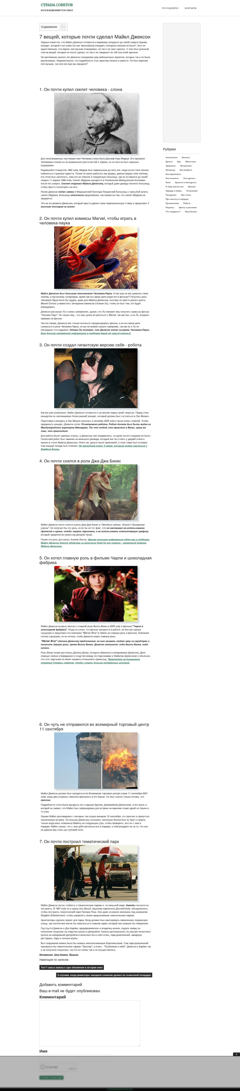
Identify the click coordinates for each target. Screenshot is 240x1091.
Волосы (186, 157)
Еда (179, 161)
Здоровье (171, 166)
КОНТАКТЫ (190, 8)
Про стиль (186, 195)
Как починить (172, 178)
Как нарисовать (173, 174)
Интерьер (170, 170)
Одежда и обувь (174, 191)
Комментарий (52, 997)
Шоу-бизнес (61, 954)
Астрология (171, 157)
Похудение (171, 195)
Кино (168, 182)
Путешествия (172, 203)
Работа (186, 203)
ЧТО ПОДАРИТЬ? (170, 8)
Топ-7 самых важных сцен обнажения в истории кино (71, 967)
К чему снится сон (174, 186)
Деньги (169, 161)
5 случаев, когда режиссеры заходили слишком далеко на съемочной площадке (104, 975)
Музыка (73, 954)
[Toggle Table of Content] (61, 27)
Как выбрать (186, 170)
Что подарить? (173, 212)
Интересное (46, 954)
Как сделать (189, 178)
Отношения (192, 191)
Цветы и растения (188, 207)
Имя (43, 1051)
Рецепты (170, 207)
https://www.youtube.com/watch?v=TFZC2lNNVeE (63, 672)
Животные (190, 161)
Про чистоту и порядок (177, 199)
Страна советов (57, 5)
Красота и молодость (186, 182)
